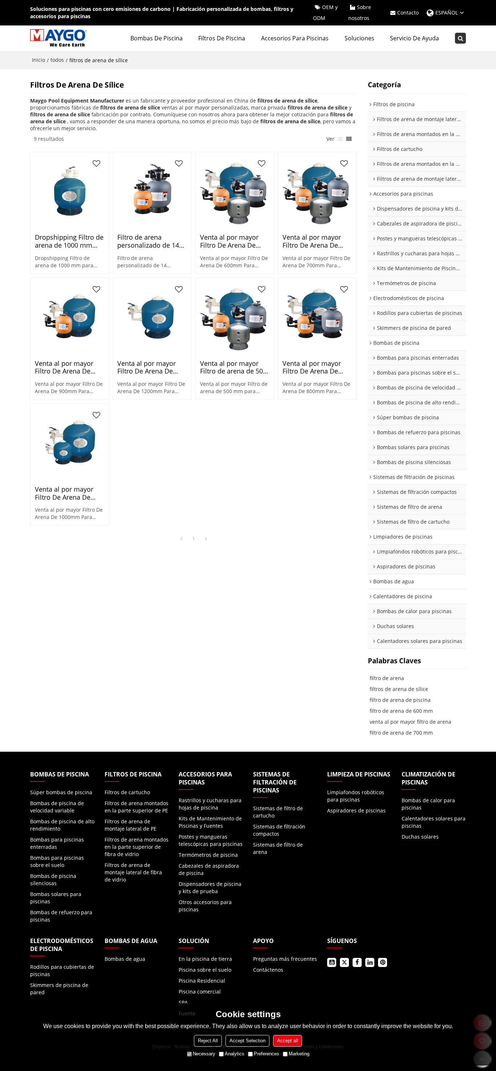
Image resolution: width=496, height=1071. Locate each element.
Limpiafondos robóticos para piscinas (355, 796)
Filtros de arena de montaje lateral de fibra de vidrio (133, 872)
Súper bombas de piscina (61, 792)
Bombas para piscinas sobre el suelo (57, 861)
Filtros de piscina (221, 38)
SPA (183, 1002)
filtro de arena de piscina (400, 699)
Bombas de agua (125, 958)
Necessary (204, 1053)
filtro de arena (387, 678)
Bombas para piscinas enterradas (57, 843)
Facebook (357, 962)
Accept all (287, 1040)
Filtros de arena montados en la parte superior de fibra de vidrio (136, 847)
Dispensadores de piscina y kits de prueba (210, 887)
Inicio (38, 59)
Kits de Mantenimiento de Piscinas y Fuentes (210, 822)
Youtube (331, 962)
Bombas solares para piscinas (55, 898)
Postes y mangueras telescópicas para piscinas (211, 840)
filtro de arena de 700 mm (401, 732)
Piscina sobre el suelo (205, 969)
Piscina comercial (200, 991)
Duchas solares (420, 836)
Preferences (266, 1053)
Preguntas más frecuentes (285, 958)
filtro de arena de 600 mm (401, 710)
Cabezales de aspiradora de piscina (209, 869)
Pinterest (382, 962)
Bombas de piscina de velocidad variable (57, 807)
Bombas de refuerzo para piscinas (61, 916)
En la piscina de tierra (205, 958)
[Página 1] (181, 538)
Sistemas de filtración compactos (279, 830)
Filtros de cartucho (127, 792)
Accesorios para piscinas (295, 38)
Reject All (208, 1040)
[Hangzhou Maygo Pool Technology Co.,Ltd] (59, 38)
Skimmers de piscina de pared (59, 989)
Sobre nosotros (359, 12)
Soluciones (359, 38)
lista (340, 139)
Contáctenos (268, 969)
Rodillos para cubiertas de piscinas (62, 970)
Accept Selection (247, 1040)
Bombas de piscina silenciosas (53, 879)
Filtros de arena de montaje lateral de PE (130, 825)
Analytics (234, 1053)
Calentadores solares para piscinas (433, 822)
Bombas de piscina (156, 38)
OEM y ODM (325, 12)
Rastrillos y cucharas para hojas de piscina (210, 804)
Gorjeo (344, 962)
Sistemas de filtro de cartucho (278, 812)
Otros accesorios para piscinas (205, 906)
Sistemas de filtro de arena (278, 848)
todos (57, 59)
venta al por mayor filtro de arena (410, 721)
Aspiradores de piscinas (356, 810)
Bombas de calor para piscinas (428, 804)
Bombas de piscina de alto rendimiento (62, 825)
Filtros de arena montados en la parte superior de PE (136, 807)
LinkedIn (369, 962)
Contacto (408, 12)
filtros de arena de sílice (399, 689)
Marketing (299, 1053)
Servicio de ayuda (414, 38)
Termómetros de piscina (208, 854)
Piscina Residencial (202, 980)
